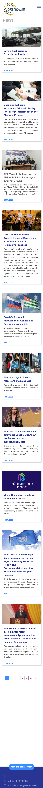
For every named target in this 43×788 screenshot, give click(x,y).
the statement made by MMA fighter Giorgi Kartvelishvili (21, 186)
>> (35, 678)
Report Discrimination (21, 767)
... (26, 678)
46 (31, 678)
